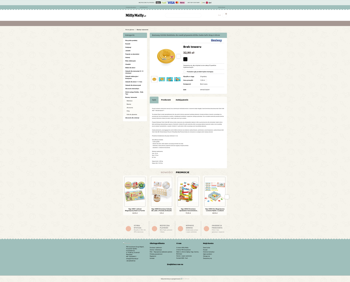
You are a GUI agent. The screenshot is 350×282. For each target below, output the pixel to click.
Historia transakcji (208, 252)
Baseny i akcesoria (131, 97)
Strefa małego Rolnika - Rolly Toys (134, 93)
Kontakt (152, 258)
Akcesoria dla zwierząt (132, 118)
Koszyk (205, 250)
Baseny (129, 104)
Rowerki (127, 44)
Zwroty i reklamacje (156, 250)
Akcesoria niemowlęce (132, 88)
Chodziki (128, 64)
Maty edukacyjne (130, 61)
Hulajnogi (128, 47)
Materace (129, 101)
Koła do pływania (132, 114)
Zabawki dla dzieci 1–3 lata (133, 82)
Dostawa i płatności (156, 247)
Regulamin (153, 256)
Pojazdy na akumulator (132, 54)
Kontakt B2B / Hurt (182, 258)
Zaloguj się (206, 256)
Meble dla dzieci (130, 68)
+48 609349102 (144, 7)
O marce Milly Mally (182, 247)
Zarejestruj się (207, 258)
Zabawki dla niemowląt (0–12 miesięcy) (134, 72)
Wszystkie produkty (131, 40)
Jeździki (127, 51)
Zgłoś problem (207, 254)
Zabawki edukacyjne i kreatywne (131, 77)
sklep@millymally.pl (131, 7)
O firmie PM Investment (183, 250)
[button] (162, 244)
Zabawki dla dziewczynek (133, 85)
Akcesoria (130, 107)
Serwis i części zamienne (184, 256)
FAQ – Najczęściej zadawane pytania (161, 252)
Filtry (128, 111)
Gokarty (127, 57)
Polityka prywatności (156, 254)
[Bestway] (216, 40)
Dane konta (206, 247)
